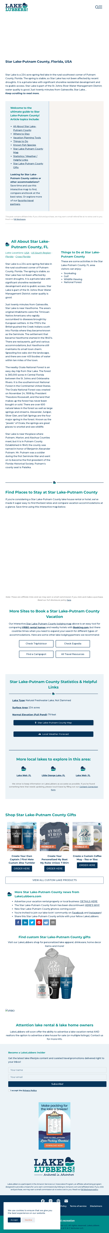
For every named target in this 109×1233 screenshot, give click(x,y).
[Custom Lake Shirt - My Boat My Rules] (54, 836)
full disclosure (20, 219)
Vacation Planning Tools (27, 137)
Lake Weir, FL (24, 775)
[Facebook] (43, 1201)
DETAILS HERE (89, 901)
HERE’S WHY (92, 905)
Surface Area (20, 707)
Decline (28, 1220)
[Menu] (100, 7)
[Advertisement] (54, 35)
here (69, 600)
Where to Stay (21, 134)
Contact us (97, 1035)
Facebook (78, 912)
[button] (18, 922)
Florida (9, 256)
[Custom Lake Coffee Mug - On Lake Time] (87, 836)
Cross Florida (23, 256)
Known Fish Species (24, 145)
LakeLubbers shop (28, 942)
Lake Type (18, 700)
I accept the (24, 1090)
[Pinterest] (58, 1201)
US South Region (41, 252)
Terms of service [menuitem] (78, 1206)
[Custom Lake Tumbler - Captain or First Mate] (21, 836)
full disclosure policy (89, 1189)
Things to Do (20, 141)
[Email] (66, 1201)
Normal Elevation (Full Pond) (29, 714)
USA (26, 252)
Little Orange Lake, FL (53, 775)
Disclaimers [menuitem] (96, 1206)
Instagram (95, 912)
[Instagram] (50, 1201)
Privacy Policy (30, 1090)
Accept (14, 1220)
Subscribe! (57, 1084)
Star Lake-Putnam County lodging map (49, 623)
